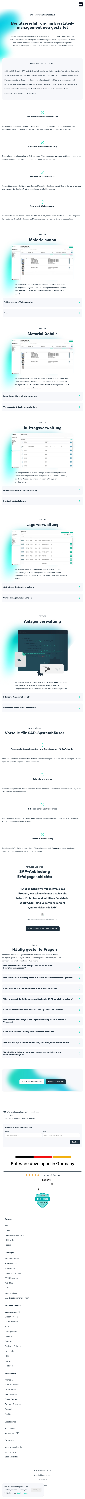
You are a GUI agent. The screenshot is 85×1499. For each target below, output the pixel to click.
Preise (8, 1245)
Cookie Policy (22, 1493)
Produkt (9, 1219)
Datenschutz (42, 1480)
